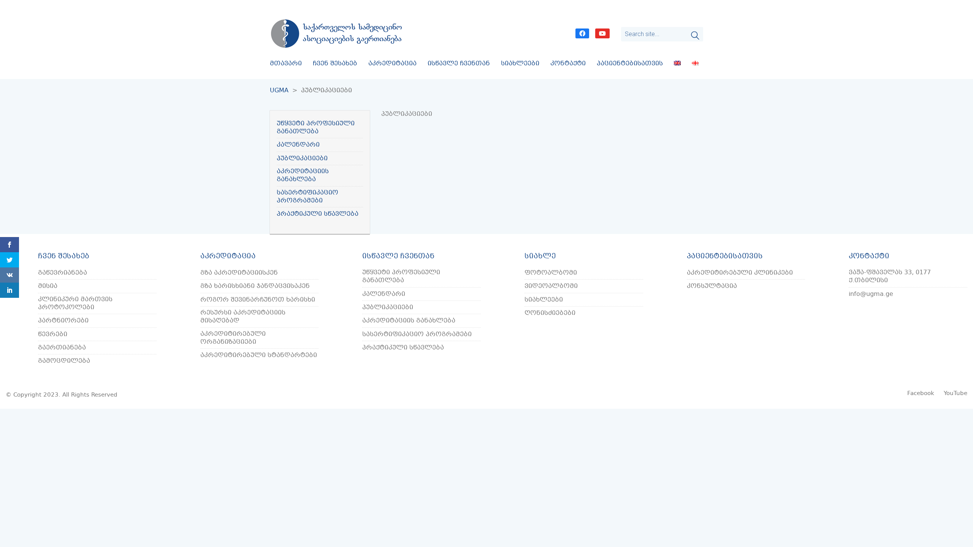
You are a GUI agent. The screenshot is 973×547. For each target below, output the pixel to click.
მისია (47, 286)
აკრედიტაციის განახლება (303, 176)
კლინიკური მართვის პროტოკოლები (75, 304)
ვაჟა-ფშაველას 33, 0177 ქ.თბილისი (890, 277)
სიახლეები (544, 300)
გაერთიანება (62, 348)
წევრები (52, 334)
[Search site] (695, 36)
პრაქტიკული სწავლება (317, 214)
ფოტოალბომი (551, 273)
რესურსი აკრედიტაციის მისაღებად (242, 317)
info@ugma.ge (871, 294)
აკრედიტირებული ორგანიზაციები (233, 338)
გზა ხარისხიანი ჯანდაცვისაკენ (255, 286)
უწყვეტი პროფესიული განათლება (316, 128)
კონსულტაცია (712, 286)
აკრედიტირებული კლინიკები (740, 273)
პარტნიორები (63, 321)
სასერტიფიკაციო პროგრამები (307, 197)
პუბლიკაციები (302, 159)
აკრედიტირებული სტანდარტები (258, 355)
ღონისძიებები (550, 313)
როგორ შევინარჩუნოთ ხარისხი (257, 300)
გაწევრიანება (62, 273)
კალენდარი (298, 145)
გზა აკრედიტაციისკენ (239, 273)
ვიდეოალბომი (551, 286)
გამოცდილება (64, 361)
